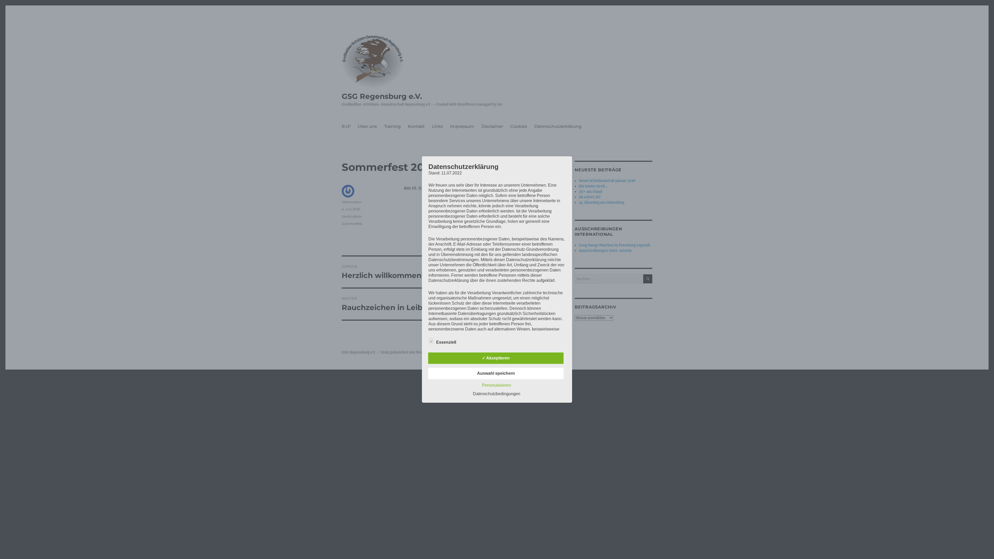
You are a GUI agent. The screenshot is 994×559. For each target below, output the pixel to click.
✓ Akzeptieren (496, 358)
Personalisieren (496, 385)
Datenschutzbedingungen (496, 394)
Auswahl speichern (496, 373)
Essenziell (446, 342)
